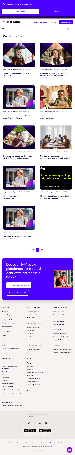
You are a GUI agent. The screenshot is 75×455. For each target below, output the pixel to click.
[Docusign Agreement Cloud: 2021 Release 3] (19, 55)
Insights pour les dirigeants (10, 69)
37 (37, 249)
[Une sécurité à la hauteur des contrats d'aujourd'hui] (19, 218)
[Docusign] (13, 22)
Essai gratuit (66, 22)
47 (50, 250)
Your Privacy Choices (43, 443)
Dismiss (56, 11)
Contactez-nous (40, 22)
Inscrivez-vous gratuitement (19, 285)
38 (42, 250)
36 (33, 250)
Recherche (28, 17)
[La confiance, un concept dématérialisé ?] (19, 178)
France (31, 416)
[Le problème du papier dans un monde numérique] (56, 97)
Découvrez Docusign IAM (17, 293)
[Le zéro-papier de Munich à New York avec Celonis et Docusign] (19, 97)
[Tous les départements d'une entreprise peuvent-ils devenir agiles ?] (56, 137)
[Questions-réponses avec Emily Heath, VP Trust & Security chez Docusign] (19, 137)
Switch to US (20, 11)
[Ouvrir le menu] (3, 22)
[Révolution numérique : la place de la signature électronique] (56, 178)
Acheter (54, 22)
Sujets (69, 29)
